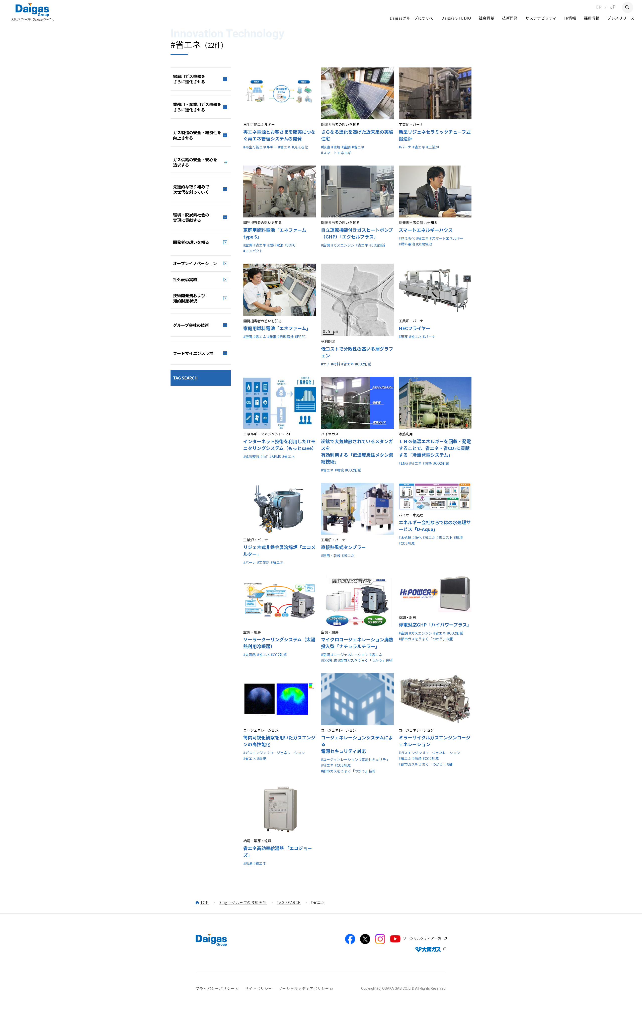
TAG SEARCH (185, 378)
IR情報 (570, 18)
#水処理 (405, 537)
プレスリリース (620, 18)
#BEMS (275, 456)
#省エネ (284, 146)
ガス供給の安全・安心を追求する (195, 162)
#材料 (335, 363)
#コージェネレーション (349, 654)
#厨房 (403, 336)
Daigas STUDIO (456, 18)
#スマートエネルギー (338, 152)
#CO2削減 (377, 245)
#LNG (403, 463)
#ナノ (325, 363)
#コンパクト (253, 250)
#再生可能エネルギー (260, 146)
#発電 (271, 336)
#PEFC (300, 336)
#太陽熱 (249, 654)
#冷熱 (427, 463)
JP (613, 7)
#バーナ (405, 146)
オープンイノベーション (195, 263)
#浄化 (417, 537)
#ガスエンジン (342, 245)
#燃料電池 (275, 245)
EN (599, 7)
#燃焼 (261, 758)
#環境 (335, 146)
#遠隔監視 (251, 456)
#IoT (264, 456)
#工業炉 (432, 146)
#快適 (325, 146)
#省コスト (445, 537)
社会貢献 (487, 18)
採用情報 (592, 18)
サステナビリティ (541, 18)
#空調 (346, 146)
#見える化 (300, 146)
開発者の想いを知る (191, 242)
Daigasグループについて (412, 18)
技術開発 (510, 18)
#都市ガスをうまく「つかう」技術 (365, 660)
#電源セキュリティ (374, 759)
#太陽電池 (424, 244)
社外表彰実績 (185, 279)
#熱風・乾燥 (331, 555)
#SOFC (290, 245)
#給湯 (247, 863)
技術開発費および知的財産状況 (189, 298)
